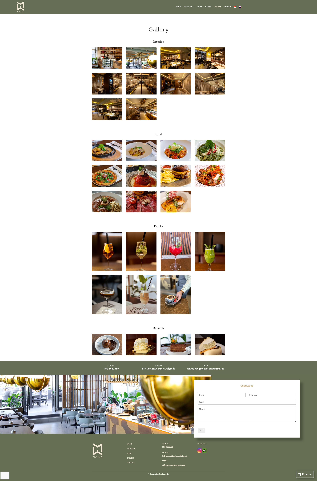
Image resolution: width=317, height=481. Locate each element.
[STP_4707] (175, 212)
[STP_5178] (175, 94)
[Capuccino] (175, 314)
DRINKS (208, 7)
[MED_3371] (107, 68)
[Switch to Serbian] (235, 7)
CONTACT (227, 7)
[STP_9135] (210, 161)
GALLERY (217, 7)
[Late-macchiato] (141, 314)
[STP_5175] (210, 94)
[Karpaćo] (141, 212)
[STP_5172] (107, 94)
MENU (199, 7)
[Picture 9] (175, 186)
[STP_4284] (175, 355)
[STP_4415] (141, 161)
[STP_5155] (210, 68)
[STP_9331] (141, 355)
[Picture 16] (175, 271)
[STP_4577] (175, 161)
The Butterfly (164, 474)
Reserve (307, 474)
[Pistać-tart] (210, 355)
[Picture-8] (107, 212)
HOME (178, 7)
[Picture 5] (107, 186)
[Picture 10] (210, 186)
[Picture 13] (141, 271)
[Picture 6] (141, 186)
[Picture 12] (107, 271)
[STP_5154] (175, 68)
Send (201, 430)
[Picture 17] (210, 271)
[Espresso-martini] (107, 314)
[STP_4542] (141, 68)
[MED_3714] (107, 355)
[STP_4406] (107, 161)
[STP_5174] (141, 94)
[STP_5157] (107, 120)
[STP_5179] (141, 120)
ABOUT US (188, 7)
